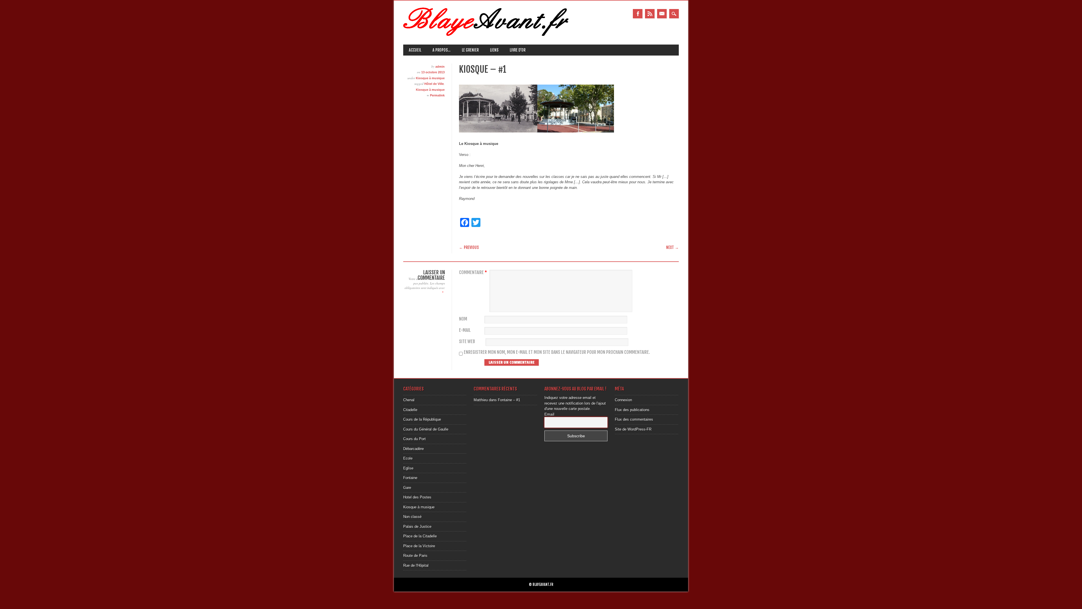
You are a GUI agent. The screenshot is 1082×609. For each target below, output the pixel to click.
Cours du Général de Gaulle (425, 429)
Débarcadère (413, 449)
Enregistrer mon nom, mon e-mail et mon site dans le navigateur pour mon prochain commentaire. (557, 352)
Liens (494, 50)
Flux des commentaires (634, 419)
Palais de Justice (417, 526)
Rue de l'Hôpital (416, 565)
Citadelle (410, 410)
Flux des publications (632, 410)
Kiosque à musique (430, 78)
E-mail (465, 330)
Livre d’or (518, 50)
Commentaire (473, 272)
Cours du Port (414, 439)
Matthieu (481, 400)
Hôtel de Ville (434, 83)
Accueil (415, 50)
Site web (467, 341)
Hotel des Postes (417, 497)
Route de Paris (415, 555)
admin (440, 66)
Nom (463, 319)
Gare (407, 488)
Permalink (437, 95)
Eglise (408, 468)
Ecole (408, 458)
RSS (650, 13)
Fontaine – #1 (509, 400)
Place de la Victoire (419, 546)
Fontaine (410, 478)
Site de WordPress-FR (633, 429)
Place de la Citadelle (420, 536)
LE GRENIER (470, 50)
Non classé (412, 517)
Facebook (637, 13)
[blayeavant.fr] (486, 34)
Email (662, 13)
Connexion (623, 400)
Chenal (408, 400)
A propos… (442, 50)
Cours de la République (422, 419)
